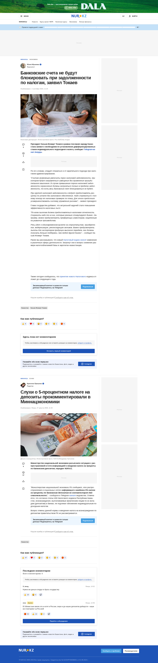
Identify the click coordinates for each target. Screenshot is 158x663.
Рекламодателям (131, 651)
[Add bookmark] (23, 169)
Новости (35, 22)
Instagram (88, 364)
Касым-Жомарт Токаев (39, 308)
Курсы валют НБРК (46, 22)
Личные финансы (85, 22)
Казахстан (24, 308)
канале (73, 495)
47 (26, 557)
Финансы (23, 22)
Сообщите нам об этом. (64, 298)
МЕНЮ (26, 16)
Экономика (73, 22)
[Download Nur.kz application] (79, 6)
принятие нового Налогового (73, 276)
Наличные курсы (61, 22)
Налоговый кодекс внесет (75, 240)
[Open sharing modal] (23, 162)
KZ (123, 16)
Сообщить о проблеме (111, 651)
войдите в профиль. (85, 343)
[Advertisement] (79, 43)
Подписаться (88, 287)
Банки (31, 378)
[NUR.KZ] (79, 16)
